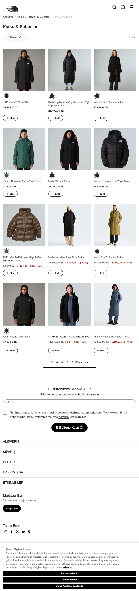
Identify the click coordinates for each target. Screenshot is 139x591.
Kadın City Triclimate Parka (108, 102)
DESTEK (9, 462)
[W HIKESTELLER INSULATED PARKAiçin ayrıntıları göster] (69, 304)
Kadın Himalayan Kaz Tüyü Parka (112, 181)
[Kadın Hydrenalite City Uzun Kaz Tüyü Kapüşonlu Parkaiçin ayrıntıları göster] (69, 70)
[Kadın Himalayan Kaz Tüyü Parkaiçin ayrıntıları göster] (115, 149)
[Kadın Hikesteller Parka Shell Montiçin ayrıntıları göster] (24, 149)
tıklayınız (67, 567)
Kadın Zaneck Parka (59, 181)
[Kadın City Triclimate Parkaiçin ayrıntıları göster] (115, 70)
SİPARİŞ (9, 452)
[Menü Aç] (131, 7)
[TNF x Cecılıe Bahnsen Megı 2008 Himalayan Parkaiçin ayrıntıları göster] (24, 225)
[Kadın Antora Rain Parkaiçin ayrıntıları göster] (24, 304)
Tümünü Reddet (70, 579)
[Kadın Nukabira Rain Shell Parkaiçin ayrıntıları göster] (69, 225)
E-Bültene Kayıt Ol (69, 427)
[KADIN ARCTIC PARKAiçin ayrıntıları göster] (24, 70)
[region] (69, 567)
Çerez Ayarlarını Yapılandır (69, 586)
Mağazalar (12, 508)
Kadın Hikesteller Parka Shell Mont (22, 181)
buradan (63, 416)
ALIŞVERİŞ (11, 441)
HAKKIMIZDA (13, 472)
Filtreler (13, 37)
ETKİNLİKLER (13, 482)
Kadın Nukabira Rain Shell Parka (66, 257)
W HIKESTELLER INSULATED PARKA (69, 336)
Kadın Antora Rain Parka (16, 336)
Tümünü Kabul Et (69, 573)
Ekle (12, 117)
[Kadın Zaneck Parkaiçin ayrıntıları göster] (69, 149)
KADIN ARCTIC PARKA (16, 102)
